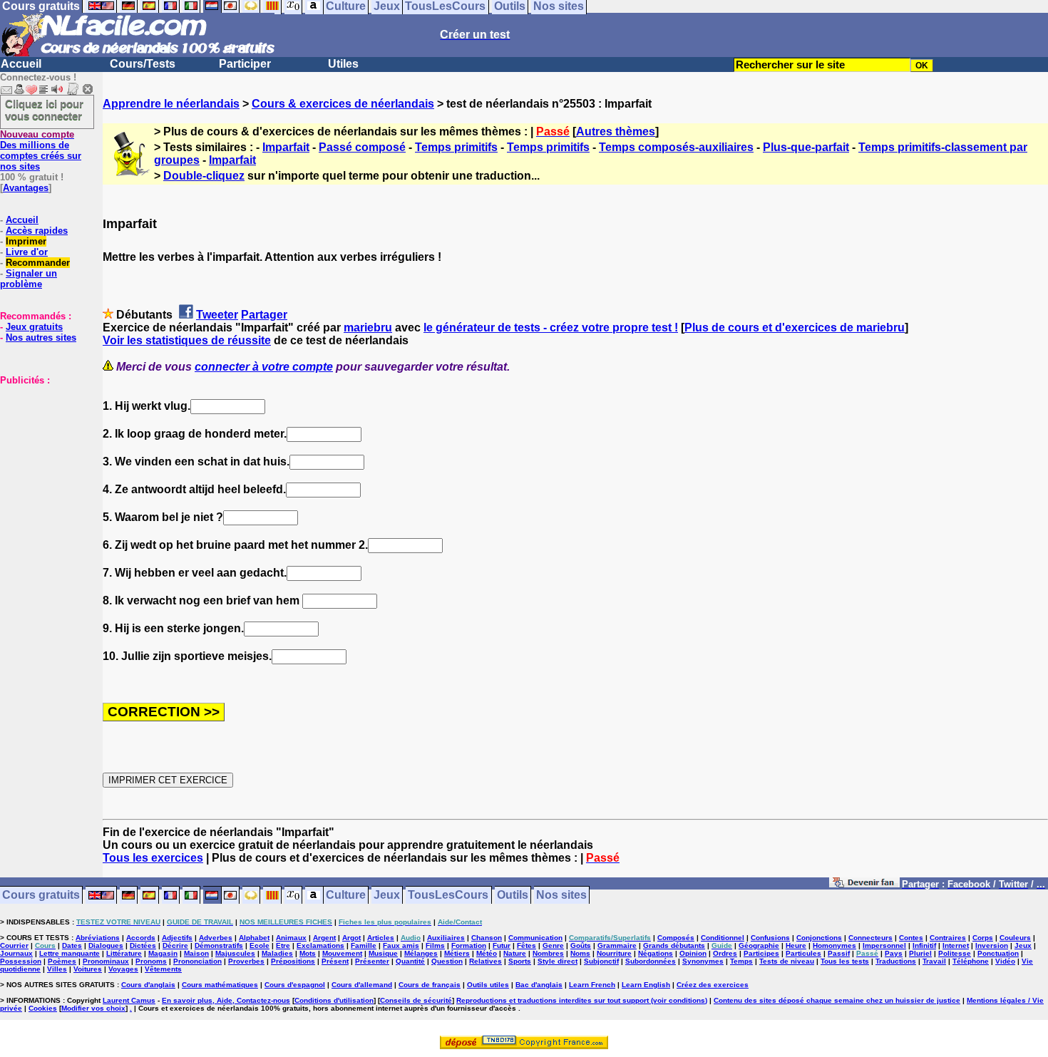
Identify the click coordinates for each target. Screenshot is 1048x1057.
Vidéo (1005, 961)
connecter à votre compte (264, 367)
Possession (20, 961)
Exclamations (320, 945)
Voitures (87, 969)
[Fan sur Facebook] (864, 885)
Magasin (163, 953)
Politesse (954, 953)
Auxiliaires (446, 938)
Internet (955, 945)
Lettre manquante (69, 953)
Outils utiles (488, 985)
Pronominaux (106, 961)
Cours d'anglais (148, 985)
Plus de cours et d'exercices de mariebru (794, 327)
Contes (911, 938)
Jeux (387, 896)
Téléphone (970, 961)
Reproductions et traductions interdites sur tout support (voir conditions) (581, 1000)
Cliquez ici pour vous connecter (44, 110)
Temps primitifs (456, 147)
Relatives (485, 961)
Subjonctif (601, 961)
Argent (324, 938)
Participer (245, 64)
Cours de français (430, 985)
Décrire (175, 945)
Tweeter (217, 315)
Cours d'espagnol (294, 985)
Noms (580, 953)
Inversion (991, 945)
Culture (346, 896)
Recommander (38, 262)
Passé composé (362, 147)
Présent (335, 961)
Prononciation (197, 961)
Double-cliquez (204, 176)
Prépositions (293, 961)
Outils (512, 896)
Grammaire (617, 945)
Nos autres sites (41, 337)
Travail (934, 961)
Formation (468, 945)
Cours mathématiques (220, 985)
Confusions (770, 938)
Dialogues (105, 945)
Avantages (25, 187)
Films (435, 945)
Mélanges (421, 953)
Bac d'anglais (538, 985)
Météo (486, 953)
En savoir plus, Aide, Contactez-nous (226, 1000)
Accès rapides (37, 230)
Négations (655, 953)
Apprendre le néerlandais (171, 104)
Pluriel (920, 953)
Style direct (557, 961)
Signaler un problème (28, 278)
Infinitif (924, 945)
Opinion (693, 953)
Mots (307, 953)
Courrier (14, 945)
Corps (982, 938)
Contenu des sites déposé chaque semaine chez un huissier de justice (837, 1000)
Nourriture (614, 953)
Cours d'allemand (362, 985)
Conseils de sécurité (416, 1000)
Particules (803, 953)
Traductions (895, 961)
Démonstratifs (219, 945)
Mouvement (342, 953)
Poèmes (62, 961)
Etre (283, 945)
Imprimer (26, 241)
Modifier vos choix (93, 1008)
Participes (761, 953)
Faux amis (401, 945)
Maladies (277, 953)
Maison (196, 953)
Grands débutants (674, 945)
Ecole (259, 945)
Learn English (646, 985)
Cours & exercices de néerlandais (343, 104)
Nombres (548, 953)
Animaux (291, 938)
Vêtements (163, 969)
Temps (741, 961)
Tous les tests (845, 961)
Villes (57, 969)
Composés (675, 938)
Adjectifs (177, 938)
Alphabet (254, 938)
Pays (894, 953)
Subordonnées (650, 961)
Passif (839, 953)
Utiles (343, 64)
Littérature (124, 953)
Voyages (123, 969)
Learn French (592, 985)
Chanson (486, 938)
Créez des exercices (713, 985)
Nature (514, 953)
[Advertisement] (43, 457)
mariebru (368, 327)
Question (447, 961)
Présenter (372, 961)
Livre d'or (27, 252)
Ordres (725, 953)
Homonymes (834, 945)
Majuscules (235, 953)
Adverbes (215, 938)
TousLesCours (448, 896)
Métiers (457, 953)
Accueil (21, 64)
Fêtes (526, 945)
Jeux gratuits (34, 326)
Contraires (948, 938)
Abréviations (98, 938)
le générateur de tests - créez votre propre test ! (550, 327)
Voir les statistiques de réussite (187, 340)
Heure (796, 945)
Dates (72, 945)
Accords (140, 938)
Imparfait (285, 147)
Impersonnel (884, 945)
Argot (351, 938)
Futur (501, 945)
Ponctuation (998, 953)
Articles (380, 938)
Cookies (43, 1008)
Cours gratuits (41, 896)
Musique (383, 953)
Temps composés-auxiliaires (676, 147)
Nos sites (561, 896)
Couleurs (1015, 938)
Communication (535, 938)
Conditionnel (722, 938)
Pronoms (151, 961)
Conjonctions (819, 938)
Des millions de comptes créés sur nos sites (40, 150)
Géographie (759, 945)
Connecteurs (870, 938)
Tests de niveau (786, 961)
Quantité (410, 961)
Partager (264, 315)
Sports (519, 961)
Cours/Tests (142, 64)
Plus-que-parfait (806, 147)
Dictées (143, 945)
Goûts (580, 945)
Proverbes (246, 961)
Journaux (16, 953)
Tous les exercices (153, 858)
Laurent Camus (129, 1000)
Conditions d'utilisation (334, 1000)
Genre (553, 945)
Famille (363, 945)
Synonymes (703, 961)
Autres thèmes (615, 131)
